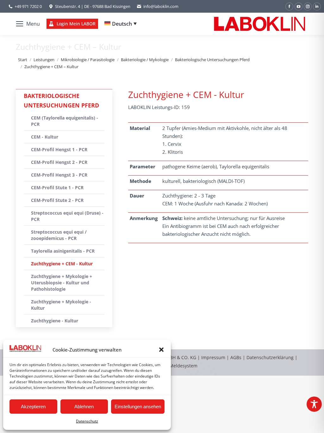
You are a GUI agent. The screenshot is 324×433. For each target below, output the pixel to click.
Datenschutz (87, 421)
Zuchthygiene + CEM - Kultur (62, 264)
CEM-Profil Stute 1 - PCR (57, 187)
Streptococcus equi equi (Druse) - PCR (67, 216)
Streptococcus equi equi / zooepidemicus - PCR (59, 235)
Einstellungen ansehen (138, 406)
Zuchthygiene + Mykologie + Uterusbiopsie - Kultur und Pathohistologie (61, 282)
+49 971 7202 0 (28, 6)
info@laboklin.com (160, 6)
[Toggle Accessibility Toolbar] (314, 404)
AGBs (236, 357)
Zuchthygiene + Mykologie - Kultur (61, 305)
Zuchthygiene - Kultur (54, 321)
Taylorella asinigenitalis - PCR (63, 251)
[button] (161, 349)
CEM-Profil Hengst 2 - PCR (59, 162)
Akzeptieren (33, 406)
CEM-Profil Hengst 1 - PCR (59, 149)
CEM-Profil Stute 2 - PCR (57, 200)
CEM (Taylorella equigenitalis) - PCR (64, 121)
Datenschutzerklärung (270, 357)
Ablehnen (84, 406)
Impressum (213, 357)
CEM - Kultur (44, 137)
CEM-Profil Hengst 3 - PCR (59, 175)
